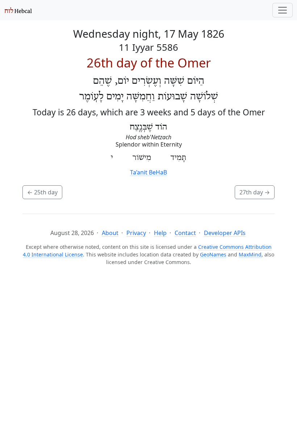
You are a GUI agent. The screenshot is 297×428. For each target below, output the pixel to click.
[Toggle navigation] (282, 10)
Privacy (136, 233)
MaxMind (250, 254)
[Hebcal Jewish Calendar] (18, 10)
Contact (185, 233)
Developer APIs (225, 233)
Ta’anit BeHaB (148, 172)
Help (160, 233)
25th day (42, 192)
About (110, 233)
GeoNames (213, 254)
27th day (254, 192)
